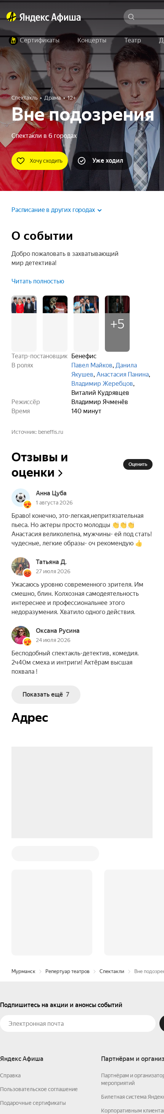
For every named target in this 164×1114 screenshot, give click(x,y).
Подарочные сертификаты (33, 987)
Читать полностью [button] (37, 281)
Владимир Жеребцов (102, 383)
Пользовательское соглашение (39, 973)
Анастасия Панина (122, 374)
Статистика (113, 1091)
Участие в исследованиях (31, 1015)
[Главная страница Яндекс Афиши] (11, 17)
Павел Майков (92, 365)
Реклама (148, 1091)
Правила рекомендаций (29, 1028)
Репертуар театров (67, 856)
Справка (10, 960)
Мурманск (23, 856)
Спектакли (112, 856)
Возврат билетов (21, 1001)
